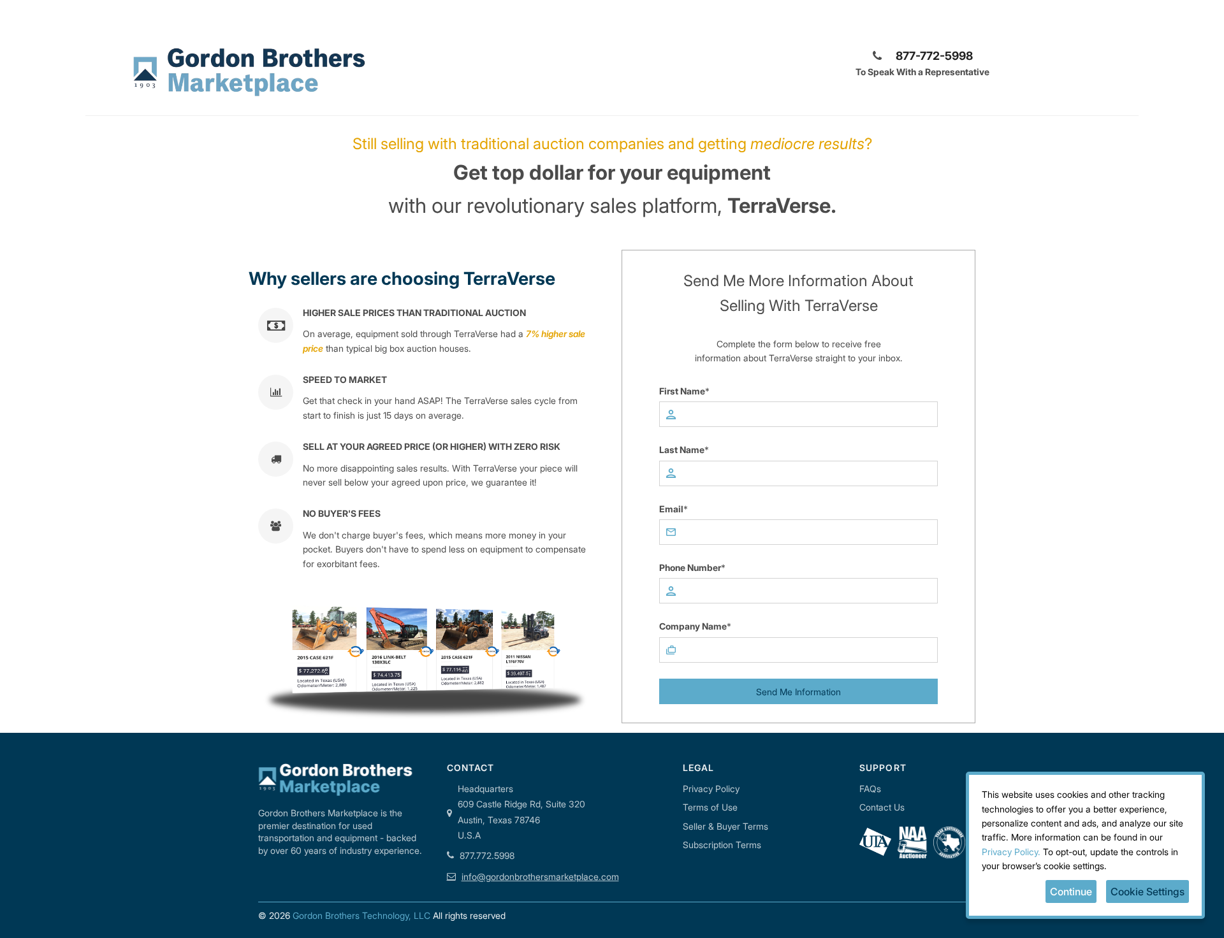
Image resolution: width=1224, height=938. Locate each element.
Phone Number (690, 567)
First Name (682, 391)
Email (671, 508)
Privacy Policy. (1011, 851)
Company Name (693, 626)
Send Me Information (798, 691)
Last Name (681, 449)
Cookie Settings (1147, 891)
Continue (1071, 891)
